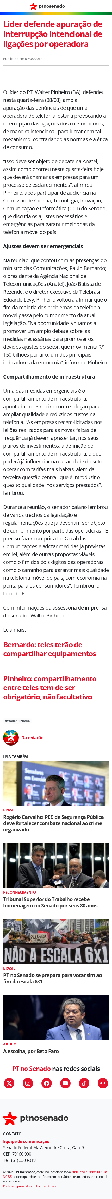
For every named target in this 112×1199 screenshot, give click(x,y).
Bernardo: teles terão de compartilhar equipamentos (49, 648)
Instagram (28, 1083)
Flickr (103, 1083)
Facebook (46, 1083)
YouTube (65, 1083)
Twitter (9, 1083)
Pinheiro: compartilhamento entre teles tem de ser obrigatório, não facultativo (49, 687)
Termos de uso (46, 1186)
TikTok (84, 1083)
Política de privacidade (18, 1186)
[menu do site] (6, 6)
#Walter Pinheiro (17, 721)
